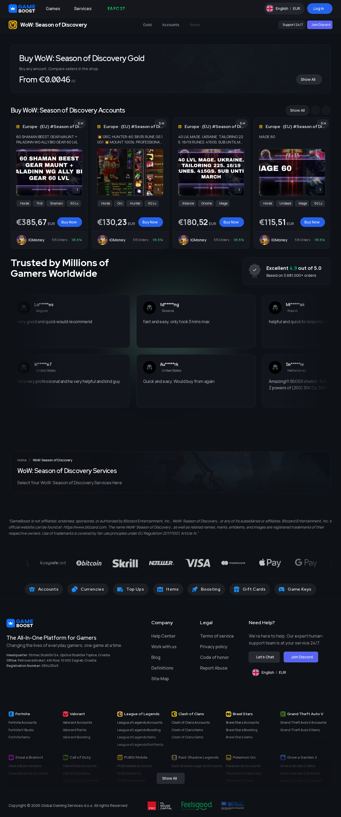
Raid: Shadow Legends (198, 757)
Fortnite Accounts (22, 722)
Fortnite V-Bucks (21, 730)
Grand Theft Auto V (305, 713)
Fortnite (22, 713)
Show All (308, 79)
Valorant (77, 713)
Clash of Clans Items (187, 730)
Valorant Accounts (77, 722)
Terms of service (217, 636)
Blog (155, 657)
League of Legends (142, 713)
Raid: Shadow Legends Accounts (197, 766)
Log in (319, 8)
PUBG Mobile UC (129, 773)
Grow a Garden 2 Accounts (301, 780)
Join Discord (320, 24)
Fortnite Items (19, 737)
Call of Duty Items (76, 773)
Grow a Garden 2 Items (297, 766)
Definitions (162, 668)
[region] (170, 177)
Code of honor (214, 657)
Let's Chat (265, 656)
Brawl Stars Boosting (241, 730)
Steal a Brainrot (29, 757)
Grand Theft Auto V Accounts (303, 722)
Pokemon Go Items (240, 780)
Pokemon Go (244, 757)
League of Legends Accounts (139, 722)
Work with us (164, 647)
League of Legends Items (136, 737)
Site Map (160, 679)
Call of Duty (80, 757)
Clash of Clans (191, 713)
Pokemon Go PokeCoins (243, 773)
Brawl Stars (243, 713)
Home (21, 460)
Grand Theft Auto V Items (300, 730)
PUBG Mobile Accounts (134, 766)
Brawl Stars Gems (239, 737)
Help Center (163, 636)
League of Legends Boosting (139, 730)
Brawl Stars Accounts (242, 722)
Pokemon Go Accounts (243, 766)
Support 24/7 (293, 24)
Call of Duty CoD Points (80, 780)
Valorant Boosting (76, 737)
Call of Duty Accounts (79, 766)
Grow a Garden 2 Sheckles (300, 773)
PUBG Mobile (136, 757)
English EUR (290, 10)
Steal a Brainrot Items (25, 766)
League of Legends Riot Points (140, 744)
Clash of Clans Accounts (191, 722)
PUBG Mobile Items (131, 780)
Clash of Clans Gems (187, 737)
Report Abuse (214, 668)
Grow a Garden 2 (302, 757)
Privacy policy (214, 647)
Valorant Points (74, 730)
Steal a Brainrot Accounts (28, 773)
